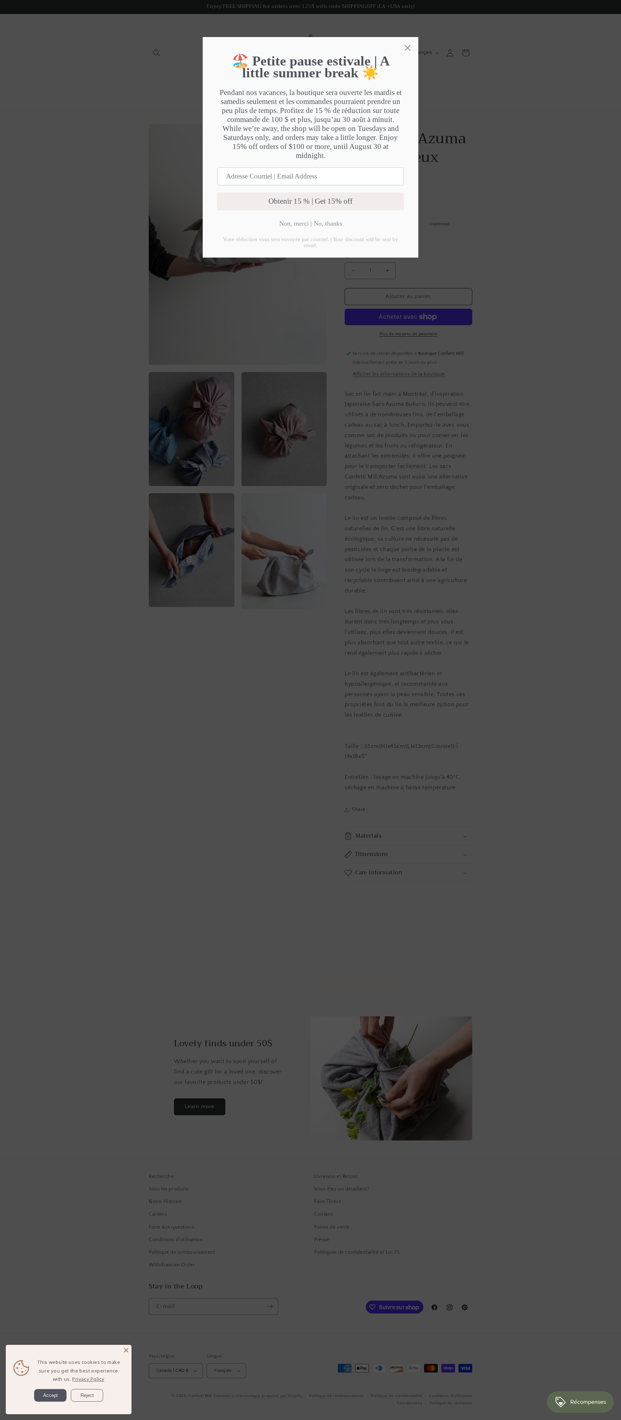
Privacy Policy (88, 1379)
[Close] (126, 1350)
